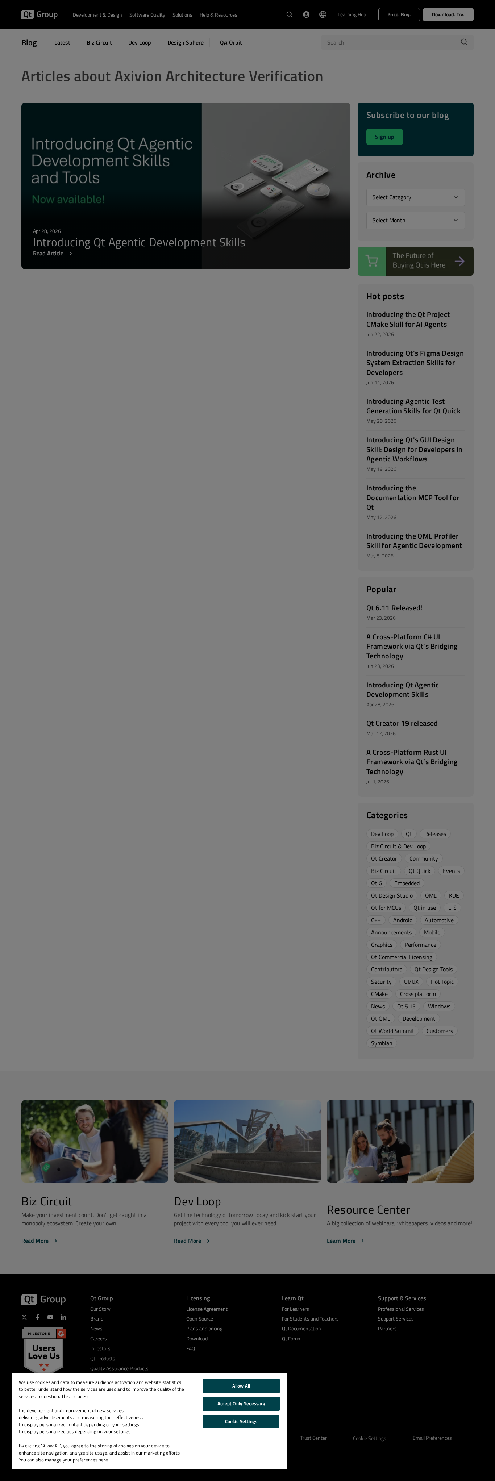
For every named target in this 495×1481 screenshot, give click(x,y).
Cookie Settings (241, 1421)
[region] (149, 1421)
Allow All (241, 1385)
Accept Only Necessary (241, 1403)
